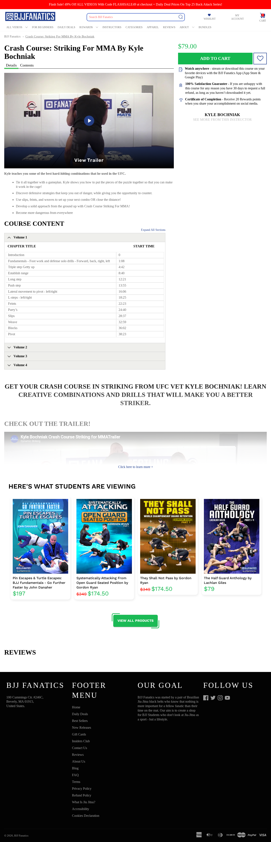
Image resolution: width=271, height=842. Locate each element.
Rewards (86, 27)
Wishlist (210, 19)
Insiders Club (81, 741)
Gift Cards (79, 734)
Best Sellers (80, 721)
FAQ (75, 775)
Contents (27, 65)
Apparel (153, 27)
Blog (75, 768)
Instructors (111, 27)
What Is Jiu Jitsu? (83, 802)
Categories (134, 27)
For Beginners (42, 27)
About (184, 27)
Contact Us (79, 748)
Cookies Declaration (85, 815)
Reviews (169, 27)
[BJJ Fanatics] (30, 17)
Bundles (205, 27)
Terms (76, 782)
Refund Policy (81, 795)
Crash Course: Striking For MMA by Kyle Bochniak (59, 36)
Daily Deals (66, 27)
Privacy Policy (81, 788)
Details (11, 65)
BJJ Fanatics (12, 36)
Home (76, 707)
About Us (78, 761)
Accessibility (80, 809)
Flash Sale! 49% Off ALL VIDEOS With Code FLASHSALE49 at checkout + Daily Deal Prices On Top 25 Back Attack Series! (135, 4)
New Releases (81, 727)
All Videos (14, 27)
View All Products (135, 621)
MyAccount (237, 17)
